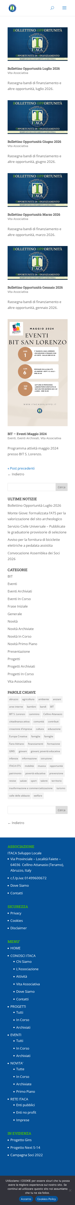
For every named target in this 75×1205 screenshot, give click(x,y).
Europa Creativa (18, 736)
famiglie (48, 736)
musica (42, 766)
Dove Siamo (19, 885)
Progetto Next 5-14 (25, 1147)
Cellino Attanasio (52, 714)
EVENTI (15, 1034)
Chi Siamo (24, 961)
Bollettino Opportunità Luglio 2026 (34, 68)
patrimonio (15, 773)
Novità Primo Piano (22, 643)
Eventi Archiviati (28, 438)
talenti (44, 780)
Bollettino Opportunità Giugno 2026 (34, 141)
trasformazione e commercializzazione (31, 788)
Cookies (16, 920)
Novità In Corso (19, 636)
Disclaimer (18, 928)
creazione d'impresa (20, 729)
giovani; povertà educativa (45, 751)
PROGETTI (18, 1006)
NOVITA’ (16, 1063)
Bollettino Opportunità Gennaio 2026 (35, 287)
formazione (53, 743)
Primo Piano (25, 1091)
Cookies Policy (46, 1199)
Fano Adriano (16, 743)
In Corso (22, 1019)
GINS (12, 751)
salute (23, 780)
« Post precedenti (21, 468)
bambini (31, 706)
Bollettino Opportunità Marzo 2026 (34, 214)
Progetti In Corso (21, 674)
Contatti (16, 893)
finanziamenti (35, 743)
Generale (15, 614)
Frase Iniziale (18, 606)
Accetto (26, 1199)
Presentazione (19, 651)
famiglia (35, 736)
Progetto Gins (21, 1140)
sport (34, 780)
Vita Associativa (18, 73)
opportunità (56, 766)
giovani (23, 751)
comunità (39, 721)
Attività (21, 976)
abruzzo (13, 699)
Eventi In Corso (19, 598)
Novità (13, 621)
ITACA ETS (15, 766)
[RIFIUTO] (70, 1190)
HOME (15, 948)
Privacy (15, 913)
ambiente (43, 699)
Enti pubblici (25, 1105)
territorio (57, 780)
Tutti (19, 1012)
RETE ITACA (19, 1099)
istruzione (46, 758)
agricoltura (28, 699)
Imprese (22, 1120)
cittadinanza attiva (19, 721)
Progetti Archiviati (21, 666)
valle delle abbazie (19, 795)
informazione (29, 758)
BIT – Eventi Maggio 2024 (27, 434)
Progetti (14, 659)
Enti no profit (26, 1112)
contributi (53, 721)
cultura (40, 729)
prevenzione (56, 773)
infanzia (13, 758)
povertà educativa (35, 773)
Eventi (12, 438)
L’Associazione (27, 969)
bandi (43, 706)
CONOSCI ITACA (23, 955)
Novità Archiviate (21, 628)
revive (12, 780)
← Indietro (16, 474)
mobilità (29, 766)
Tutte (20, 1069)
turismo (61, 788)
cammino (34, 714)
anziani (57, 699)
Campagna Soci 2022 (26, 1155)
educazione (54, 729)
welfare (38, 795)
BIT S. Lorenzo (17, 714)
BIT (10, 576)
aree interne (16, 706)
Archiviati (23, 1027)
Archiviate (24, 1084)
